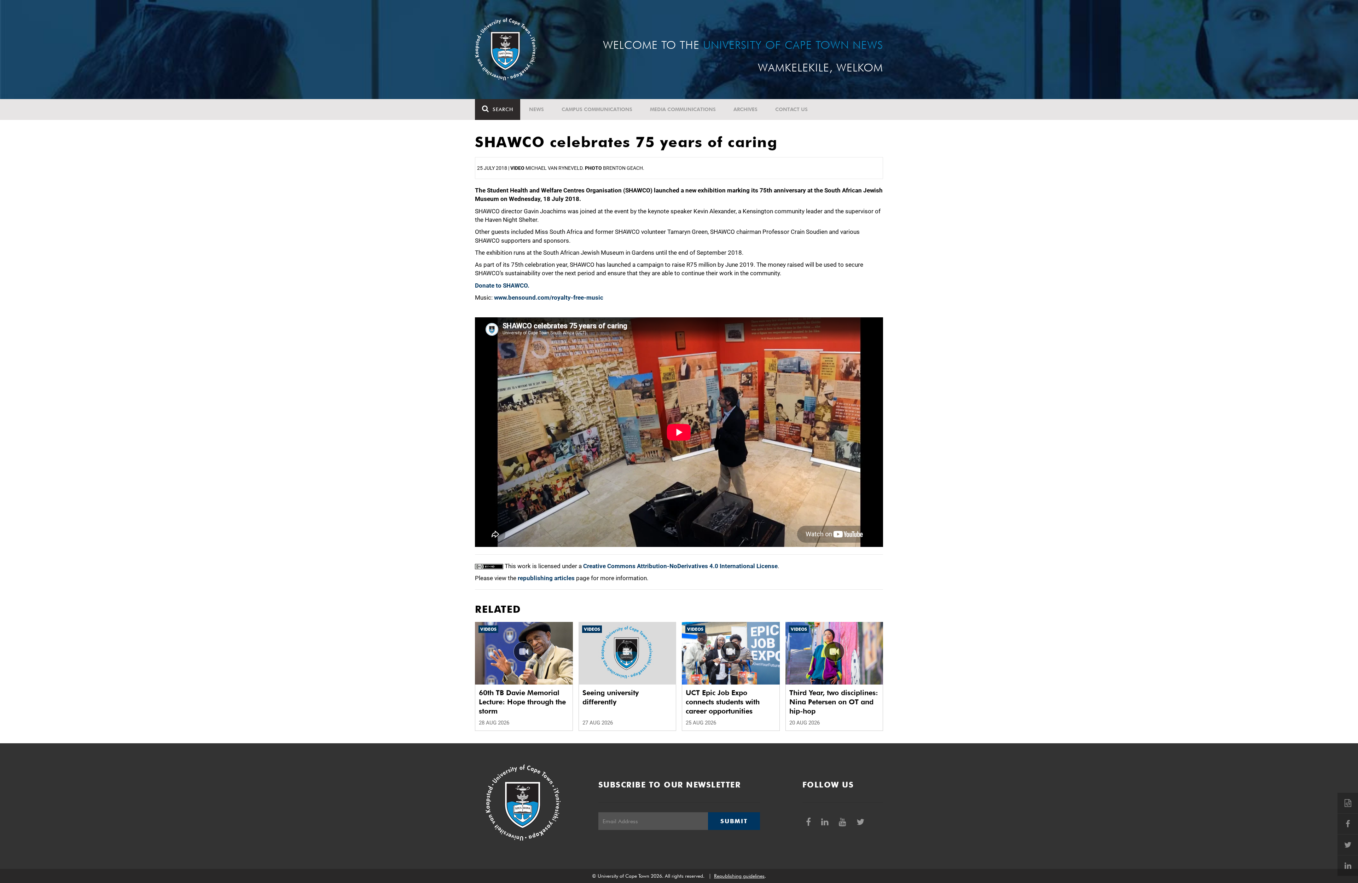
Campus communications (597, 109)
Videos (488, 629)
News (536, 109)
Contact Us (791, 109)
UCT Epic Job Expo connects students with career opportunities (723, 701)
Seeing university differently (610, 697)
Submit (733, 821)
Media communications (683, 109)
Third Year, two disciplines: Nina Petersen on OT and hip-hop (833, 701)
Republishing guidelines (739, 876)
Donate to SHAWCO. (502, 285)
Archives (745, 109)
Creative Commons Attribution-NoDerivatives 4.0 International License (680, 566)
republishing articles (546, 578)
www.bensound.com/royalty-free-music (548, 297)
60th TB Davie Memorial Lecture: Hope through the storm (522, 701)
